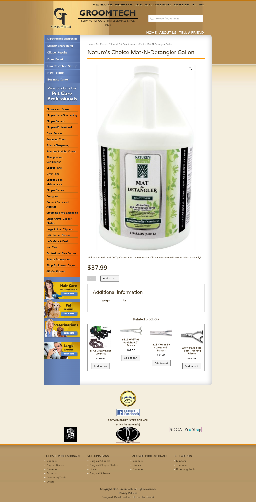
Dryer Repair (55, 59)
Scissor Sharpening (60, 46)
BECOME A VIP (123, 4)
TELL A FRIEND (191, 33)
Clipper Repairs (57, 52)
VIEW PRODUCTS (103, 4)
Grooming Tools (56, 139)
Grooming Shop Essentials (62, 212)
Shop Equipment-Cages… (61, 265)
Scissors (52, 473)
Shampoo (52, 469)
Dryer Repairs (54, 133)
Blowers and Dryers (57, 109)
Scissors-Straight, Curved (61, 151)
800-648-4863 (181, 4)
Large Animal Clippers (59, 229)
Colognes (52, 196)
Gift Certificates (55, 271)
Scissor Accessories (58, 259)
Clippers (52, 460)
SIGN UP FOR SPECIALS (158, 4)
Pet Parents (102, 44)
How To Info (55, 73)
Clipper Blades (55, 190)
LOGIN (138, 4)
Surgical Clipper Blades (104, 465)
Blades (137, 465)
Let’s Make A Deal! (57, 241)
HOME (151, 33)
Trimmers (181, 465)
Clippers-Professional (59, 127)
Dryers (50, 481)
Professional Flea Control (61, 253)
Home (90, 44)
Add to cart (109, 278)
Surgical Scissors (100, 473)
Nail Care (51, 247)
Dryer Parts (52, 173)
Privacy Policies (128, 493)
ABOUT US (167, 33)
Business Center (58, 79)
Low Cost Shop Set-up (62, 66)
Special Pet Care (118, 44)
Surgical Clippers (100, 460)
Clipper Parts (54, 167)
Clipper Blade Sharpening (62, 38)
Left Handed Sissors (58, 235)
